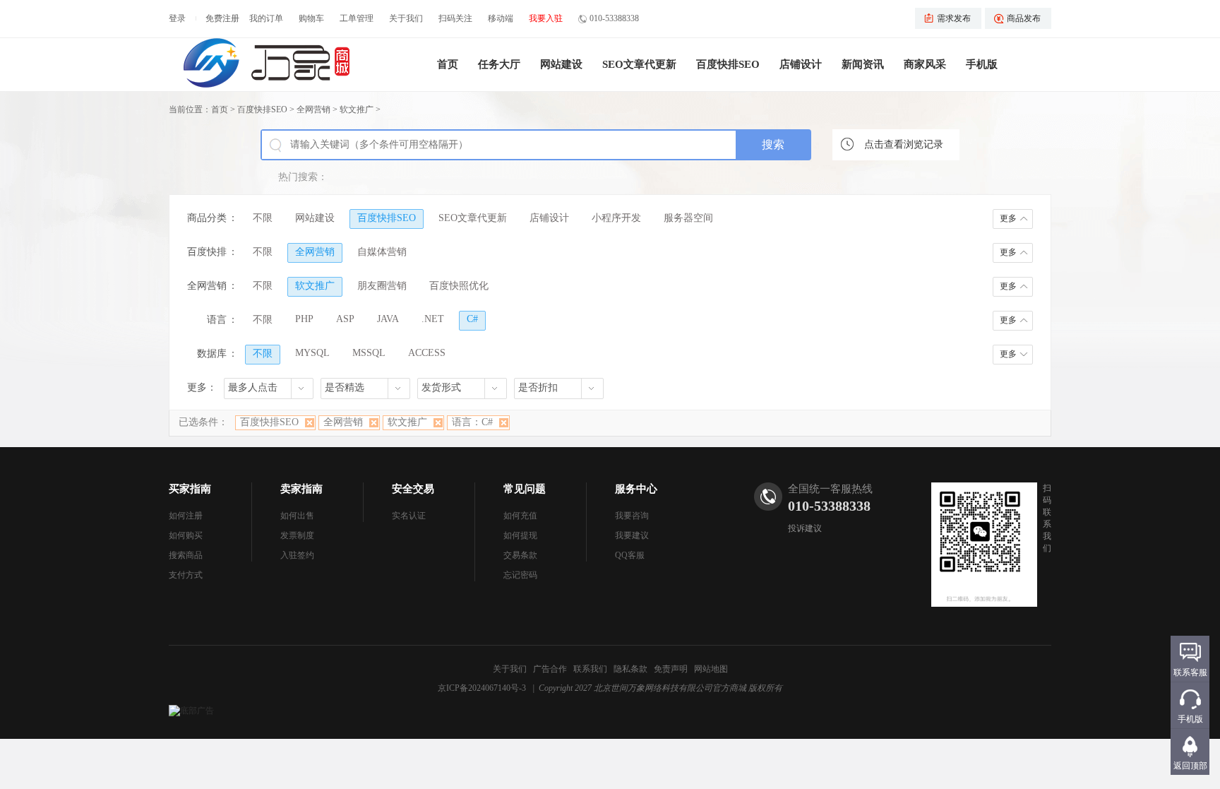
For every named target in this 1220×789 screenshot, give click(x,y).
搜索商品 (186, 555)
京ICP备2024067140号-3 (482, 688)
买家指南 (190, 488)
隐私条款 (630, 669)
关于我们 (406, 18)
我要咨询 (632, 516)
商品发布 (1024, 18)
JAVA (388, 319)
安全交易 (413, 488)
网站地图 (711, 669)
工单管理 (356, 18)
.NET (432, 319)
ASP (345, 319)
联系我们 (590, 669)
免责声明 (671, 669)
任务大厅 (499, 64)
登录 (177, 18)
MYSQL (312, 353)
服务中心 (636, 488)
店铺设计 (800, 64)
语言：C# (472, 422)
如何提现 (520, 535)
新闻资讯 (863, 64)
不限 (263, 218)
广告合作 (550, 669)
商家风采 (925, 64)
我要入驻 (546, 18)
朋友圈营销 (382, 285)
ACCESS (426, 353)
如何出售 (297, 516)
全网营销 (313, 109)
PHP (304, 319)
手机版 (982, 64)
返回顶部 (1190, 766)
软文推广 (356, 109)
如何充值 (520, 516)
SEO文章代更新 (639, 64)
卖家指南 (301, 488)
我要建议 (632, 535)
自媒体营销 (382, 252)
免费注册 (222, 18)
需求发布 (954, 18)
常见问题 (524, 488)
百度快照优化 (459, 285)
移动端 (500, 18)
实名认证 (409, 516)
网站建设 (561, 64)
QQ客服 (630, 555)
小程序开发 (616, 218)
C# (472, 319)
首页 (447, 64)
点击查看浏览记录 (903, 144)
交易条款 (520, 555)
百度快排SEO (728, 64)
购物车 (311, 18)
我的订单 (266, 18)
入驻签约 (297, 555)
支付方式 (186, 575)
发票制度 (297, 535)
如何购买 (186, 535)
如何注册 (186, 516)
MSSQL (368, 353)
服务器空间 (688, 218)
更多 (1008, 218)
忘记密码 (520, 575)
